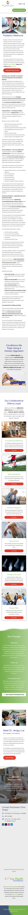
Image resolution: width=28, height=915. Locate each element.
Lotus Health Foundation (11, 886)
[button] (14, 694)
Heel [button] (12, 383)
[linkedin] (12, 824)
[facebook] (3, 824)
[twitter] (6, 824)
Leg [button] (11, 378)
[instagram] (9, 824)
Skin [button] (20, 383)
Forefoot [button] (23, 382)
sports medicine (12, 64)
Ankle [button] (18, 382)
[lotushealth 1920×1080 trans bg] (14, 874)
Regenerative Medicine (7, 259)
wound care (13, 66)
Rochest (13, 909)
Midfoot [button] (15, 382)
